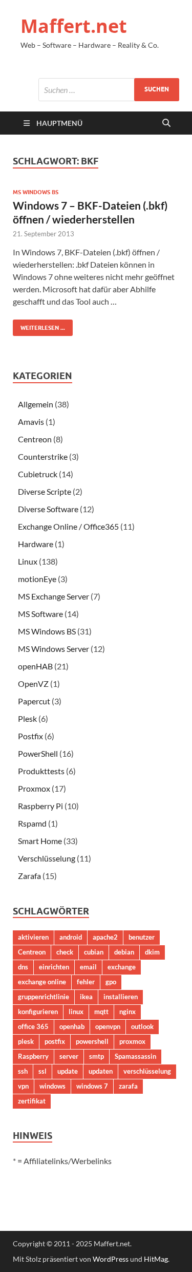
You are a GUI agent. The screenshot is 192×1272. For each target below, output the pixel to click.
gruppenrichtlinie (43, 997)
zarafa (128, 1086)
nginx (127, 1011)
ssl (42, 1071)
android (70, 937)
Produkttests (41, 771)
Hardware (35, 544)
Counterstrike (43, 456)
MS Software (40, 614)
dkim (152, 952)
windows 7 (92, 1086)
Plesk (27, 718)
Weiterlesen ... (39, 325)
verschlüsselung (147, 1071)
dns (23, 967)
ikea (86, 997)
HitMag (156, 1259)
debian (124, 952)
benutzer (142, 937)
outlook (142, 1026)
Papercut (34, 701)
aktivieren (33, 937)
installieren (120, 997)
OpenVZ (33, 683)
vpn (23, 1086)
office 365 (33, 1026)
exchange (122, 967)
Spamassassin (135, 1056)
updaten (101, 1071)
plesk (26, 1041)
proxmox (132, 1041)
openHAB (35, 666)
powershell (92, 1041)
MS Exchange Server (53, 596)
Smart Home (40, 841)
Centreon (35, 439)
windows (52, 1086)
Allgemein (35, 404)
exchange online (42, 982)
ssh (23, 1071)
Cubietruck (37, 474)
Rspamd (32, 823)
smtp (96, 1056)
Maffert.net (73, 26)
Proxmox (34, 788)
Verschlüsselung (46, 858)
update (67, 1071)
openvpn (107, 1026)
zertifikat (32, 1101)
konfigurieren (38, 1011)
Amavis (31, 421)
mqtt (101, 1011)
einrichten (54, 967)
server (68, 1056)
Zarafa (29, 876)
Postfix (30, 736)
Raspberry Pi (40, 806)
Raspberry (33, 1056)
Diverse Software (48, 509)
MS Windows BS (35, 192)
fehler (86, 982)
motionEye (37, 579)
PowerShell (38, 753)
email (88, 967)
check (64, 952)
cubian (93, 952)
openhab (71, 1026)
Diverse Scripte (44, 491)
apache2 (105, 937)
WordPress (111, 1259)
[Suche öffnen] (166, 123)
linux (76, 1011)
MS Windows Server (53, 648)
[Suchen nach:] (108, 89)
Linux (27, 561)
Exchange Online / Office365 (68, 526)
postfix (55, 1041)
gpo (110, 982)
